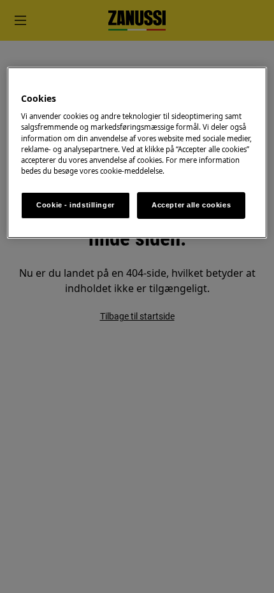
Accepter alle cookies (191, 205)
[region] (137, 153)
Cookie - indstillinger (75, 205)
